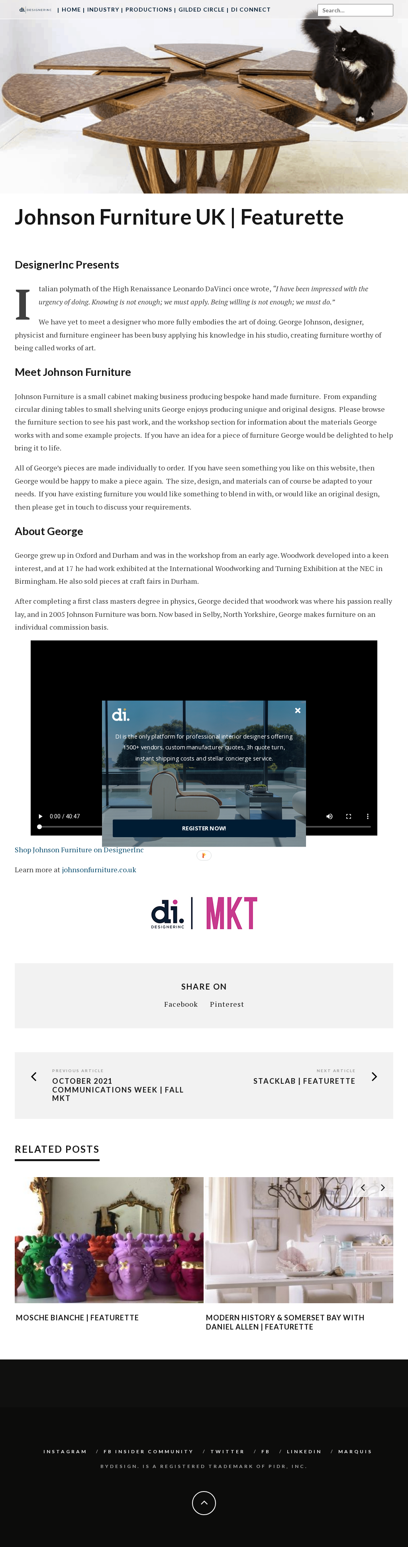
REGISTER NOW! (204, 828)
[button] (204, 747)
